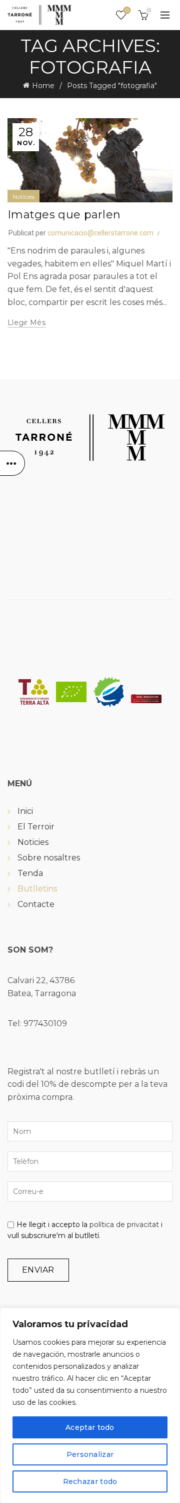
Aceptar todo (90, 1427)
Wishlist (127, 11)
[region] (90, 1405)
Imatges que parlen (64, 214)
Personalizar (90, 1454)
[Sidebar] (12, 463)
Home (43, 85)
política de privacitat (124, 1224)
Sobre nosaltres (49, 857)
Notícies (23, 196)
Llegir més (27, 322)
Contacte (36, 904)
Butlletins (37, 888)
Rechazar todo (90, 1481)
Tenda (30, 873)
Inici (25, 811)
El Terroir (36, 826)
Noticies (33, 842)
